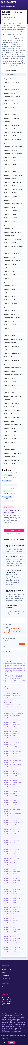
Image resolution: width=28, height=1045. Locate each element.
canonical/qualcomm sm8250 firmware (12, 942)
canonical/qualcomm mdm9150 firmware (12, 746)
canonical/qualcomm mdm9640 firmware (12, 764)
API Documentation (7, 990)
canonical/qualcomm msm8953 (10, 802)
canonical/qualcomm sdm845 (10, 918)
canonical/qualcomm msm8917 (10, 784)
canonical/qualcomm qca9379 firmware (12, 827)
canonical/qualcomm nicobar (10, 811)
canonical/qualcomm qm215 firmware (11, 853)
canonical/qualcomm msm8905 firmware (12, 773)
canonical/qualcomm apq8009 (10, 717)
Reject (4, 1042)
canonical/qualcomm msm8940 (10, 798)
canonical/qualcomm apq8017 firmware (12, 720)
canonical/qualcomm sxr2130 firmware (12, 951)
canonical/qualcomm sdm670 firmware (12, 907)
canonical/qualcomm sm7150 (10, 936)
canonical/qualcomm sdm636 (10, 900)
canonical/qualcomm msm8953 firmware (12, 800)
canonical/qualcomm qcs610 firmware (12, 849)
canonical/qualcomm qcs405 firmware (12, 840)
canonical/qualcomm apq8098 (10, 735)
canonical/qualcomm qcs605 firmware (12, 844)
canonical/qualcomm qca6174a (10, 815)
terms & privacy (5, 1038)
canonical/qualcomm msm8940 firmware (12, 795)
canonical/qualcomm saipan (9, 865)
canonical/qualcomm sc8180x (10, 869)
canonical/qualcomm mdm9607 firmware (12, 760)
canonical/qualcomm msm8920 (10, 789)
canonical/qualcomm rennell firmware (11, 858)
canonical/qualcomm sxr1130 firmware (12, 947)
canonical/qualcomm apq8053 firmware (12, 724)
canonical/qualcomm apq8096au (10, 731)
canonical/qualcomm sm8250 (10, 945)
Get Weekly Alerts (14, 530)
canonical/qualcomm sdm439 (10, 882)
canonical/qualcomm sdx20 (9, 922)
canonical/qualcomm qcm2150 (10, 833)
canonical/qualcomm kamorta (10, 744)
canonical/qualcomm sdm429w (10, 878)
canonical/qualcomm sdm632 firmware (12, 893)
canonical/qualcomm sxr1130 (10, 949)
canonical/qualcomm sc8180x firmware (12, 867)
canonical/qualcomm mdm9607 (10, 762)
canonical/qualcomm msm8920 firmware (12, 787)
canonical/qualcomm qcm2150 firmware (12, 831)
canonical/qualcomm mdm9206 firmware (12, 751)
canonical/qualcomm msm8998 (10, 807)
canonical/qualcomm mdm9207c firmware (12, 755)
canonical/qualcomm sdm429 (10, 873)
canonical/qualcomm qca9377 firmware (12, 822)
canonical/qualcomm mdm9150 (10, 749)
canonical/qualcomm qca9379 (10, 829)
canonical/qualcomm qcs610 (10, 851)
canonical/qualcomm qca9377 (10, 824)
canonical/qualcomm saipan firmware (11, 862)
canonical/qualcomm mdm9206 (10, 753)
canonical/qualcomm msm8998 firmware (12, 804)
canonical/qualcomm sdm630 (10, 891)
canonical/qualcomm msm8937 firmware (12, 791)
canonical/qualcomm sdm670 (10, 909)
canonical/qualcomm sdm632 (10, 896)
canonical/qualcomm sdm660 (10, 905)
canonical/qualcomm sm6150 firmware (12, 929)
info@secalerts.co (7, 1005)
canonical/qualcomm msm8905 (10, 775)
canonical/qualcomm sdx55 (9, 927)
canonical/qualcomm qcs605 (10, 847)
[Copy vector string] (23, 631)
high (22, 644)
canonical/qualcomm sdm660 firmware (12, 902)
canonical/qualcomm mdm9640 (10, 766)
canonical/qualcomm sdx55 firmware (11, 925)
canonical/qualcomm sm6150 (10, 931)
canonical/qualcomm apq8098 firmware (12, 733)
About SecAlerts (6, 969)
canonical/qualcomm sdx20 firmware (11, 920)
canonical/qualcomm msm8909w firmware (12, 778)
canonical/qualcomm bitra (9, 740)
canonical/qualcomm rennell (9, 860)
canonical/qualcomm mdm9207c (10, 758)
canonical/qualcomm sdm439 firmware (12, 880)
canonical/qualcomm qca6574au (10, 820)
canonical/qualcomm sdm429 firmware (12, 871)
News (4, 972)
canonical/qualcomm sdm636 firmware (12, 898)
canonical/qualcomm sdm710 (10, 914)
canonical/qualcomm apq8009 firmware (12, 715)
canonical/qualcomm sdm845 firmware (12, 916)
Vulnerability (4, 6)
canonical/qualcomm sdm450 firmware (12, 885)
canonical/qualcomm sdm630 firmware (12, 889)
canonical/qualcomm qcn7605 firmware (12, 836)
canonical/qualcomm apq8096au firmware (12, 729)
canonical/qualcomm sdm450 (10, 887)
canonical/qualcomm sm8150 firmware (12, 938)
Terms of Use (6, 978)
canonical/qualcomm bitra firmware (11, 738)
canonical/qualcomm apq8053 (10, 726)
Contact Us (5, 975)
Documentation (6, 987)
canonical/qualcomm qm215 (9, 856)
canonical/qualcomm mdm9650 (10, 771)
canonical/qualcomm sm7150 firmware (12, 934)
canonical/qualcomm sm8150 (10, 940)
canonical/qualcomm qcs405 (10, 842)
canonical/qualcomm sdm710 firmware (12, 911)
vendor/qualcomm (19, 713)
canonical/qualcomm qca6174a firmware (12, 813)
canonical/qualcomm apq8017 (10, 722)
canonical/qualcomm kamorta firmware (12, 742)
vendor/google (15, 711)
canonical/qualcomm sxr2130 (10, 954)
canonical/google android (9, 713)
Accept (11, 1042)
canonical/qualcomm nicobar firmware (12, 809)
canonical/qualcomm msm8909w (10, 780)
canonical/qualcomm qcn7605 (10, 838)
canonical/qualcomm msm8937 (10, 793)
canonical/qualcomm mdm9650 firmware (12, 769)
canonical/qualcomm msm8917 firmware (12, 782)
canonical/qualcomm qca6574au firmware (12, 818)
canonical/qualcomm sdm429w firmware (12, 876)
